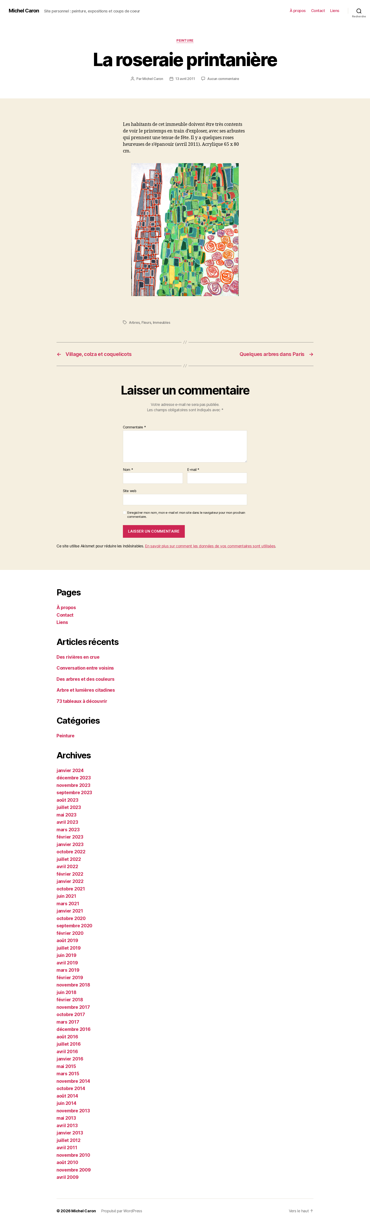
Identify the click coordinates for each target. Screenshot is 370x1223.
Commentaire (134, 427)
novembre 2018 (73, 985)
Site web (129, 491)
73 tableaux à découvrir (82, 701)
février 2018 (70, 999)
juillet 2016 (69, 1044)
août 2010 (67, 1162)
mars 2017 (68, 1022)
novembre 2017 (73, 1007)
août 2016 (67, 1036)
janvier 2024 (70, 770)
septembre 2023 (74, 792)
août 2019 (67, 940)
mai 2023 (66, 815)
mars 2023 (68, 829)
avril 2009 (67, 1177)
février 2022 (70, 874)
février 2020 (70, 933)
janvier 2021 (70, 911)
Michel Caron (24, 10)
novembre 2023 (73, 785)
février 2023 (70, 837)
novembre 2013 (73, 1110)
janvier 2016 (70, 1059)
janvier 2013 (70, 1133)
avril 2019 (67, 962)
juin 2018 (66, 992)
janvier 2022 (70, 881)
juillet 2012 (69, 1140)
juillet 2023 (69, 807)
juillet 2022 (69, 859)
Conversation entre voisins (85, 668)
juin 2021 (66, 896)
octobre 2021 (71, 889)
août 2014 (67, 1096)
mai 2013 (66, 1118)
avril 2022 (67, 866)
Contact (318, 10)
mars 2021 (68, 903)
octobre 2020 (71, 918)
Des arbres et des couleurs (86, 679)
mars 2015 (68, 1073)
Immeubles (161, 322)
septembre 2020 (74, 925)
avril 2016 (67, 1051)
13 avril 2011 (185, 79)
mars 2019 (68, 970)
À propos (298, 10)
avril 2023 (67, 822)
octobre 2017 (71, 1014)
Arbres (134, 322)
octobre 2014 (71, 1088)
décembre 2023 (74, 777)
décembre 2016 (74, 1029)
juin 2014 (66, 1103)
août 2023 (67, 800)
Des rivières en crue (78, 657)
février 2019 (70, 977)
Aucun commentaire (223, 79)
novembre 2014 (73, 1081)
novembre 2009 (74, 1170)
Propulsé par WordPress (121, 1211)
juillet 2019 (69, 948)
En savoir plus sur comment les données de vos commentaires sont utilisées (210, 546)
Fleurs (146, 322)
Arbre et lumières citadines (86, 690)
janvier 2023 (70, 844)
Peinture (184, 40)
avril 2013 (67, 1125)
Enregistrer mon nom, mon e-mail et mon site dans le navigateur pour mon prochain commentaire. (186, 515)
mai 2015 (66, 1066)
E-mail (193, 470)
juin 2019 (66, 955)
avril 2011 (67, 1147)
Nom (128, 470)
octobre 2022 (71, 851)
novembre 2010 (73, 1155)
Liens (334, 10)
